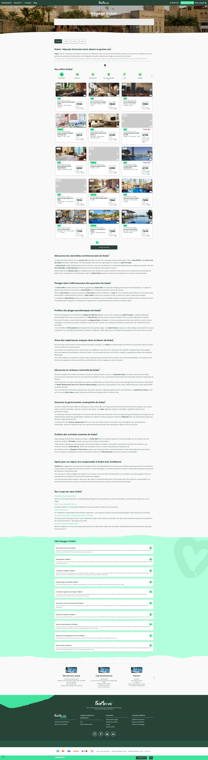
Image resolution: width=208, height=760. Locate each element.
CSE (81, 722)
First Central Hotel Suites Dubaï (66, 103)
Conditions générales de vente (119, 751)
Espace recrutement (138, 722)
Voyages (58, 41)
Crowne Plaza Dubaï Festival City (130, 167)
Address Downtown (61, 510)
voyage (10, 7)
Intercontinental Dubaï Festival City (65, 134)
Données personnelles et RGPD (135, 751)
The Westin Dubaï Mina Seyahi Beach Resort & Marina (73, 515)
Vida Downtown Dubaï (131, 198)
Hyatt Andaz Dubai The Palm (65, 199)
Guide (82, 41)
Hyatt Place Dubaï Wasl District (98, 134)
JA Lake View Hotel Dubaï (98, 198)
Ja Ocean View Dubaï (130, 229)
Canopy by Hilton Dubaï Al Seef (131, 134)
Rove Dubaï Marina (129, 102)
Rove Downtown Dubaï (98, 102)
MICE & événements (86, 724)
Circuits (74, 41)
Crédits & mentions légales (103, 751)
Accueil (4, 7)
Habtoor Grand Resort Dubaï (98, 230)
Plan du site (148, 751)
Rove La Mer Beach (63, 229)
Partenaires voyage (112, 719)
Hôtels (66, 41)
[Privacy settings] (3, 757)
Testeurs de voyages (138, 724)
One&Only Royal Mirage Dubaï (65, 496)
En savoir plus (141, 757)
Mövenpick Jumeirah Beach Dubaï (64, 167)
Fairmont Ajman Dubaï (98, 166)
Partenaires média (111, 722)
